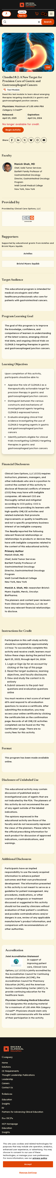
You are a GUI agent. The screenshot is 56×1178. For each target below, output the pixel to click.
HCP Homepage (10, 1124)
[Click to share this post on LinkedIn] (18, 140)
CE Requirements (10, 1071)
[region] (28, 1156)
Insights (6, 1103)
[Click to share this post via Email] (44, 140)
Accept (28, 1164)
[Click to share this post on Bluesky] (31, 140)
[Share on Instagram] (37, 140)
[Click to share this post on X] (24, 140)
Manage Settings (28, 1172)
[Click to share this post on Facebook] (12, 140)
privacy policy (40, 1158)
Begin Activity (13, 129)
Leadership (7, 1079)
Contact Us (7, 1087)
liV (3, 1108)
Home (5, 1062)
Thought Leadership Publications (18, 1075)
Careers (5, 1083)
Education (7, 1099)
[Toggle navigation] (51, 13)
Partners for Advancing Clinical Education (22, 1112)
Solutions (6, 1067)
